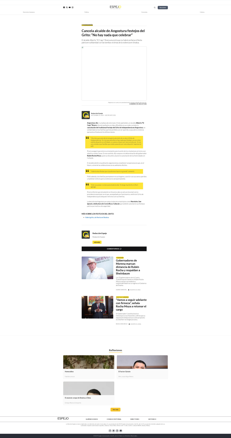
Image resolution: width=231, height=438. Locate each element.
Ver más (97, 242)
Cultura (202, 12)
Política (86, 12)
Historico (152, 419)
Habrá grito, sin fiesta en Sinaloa (97, 217)
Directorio (134, 419)
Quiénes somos (92, 419)
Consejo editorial (114, 419)
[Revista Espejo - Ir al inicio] (63, 418)
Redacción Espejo (99, 233)
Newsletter (163, 7)
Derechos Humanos (29, 12)
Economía (144, 12)
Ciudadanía (87, 25)
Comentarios (113, 249)
